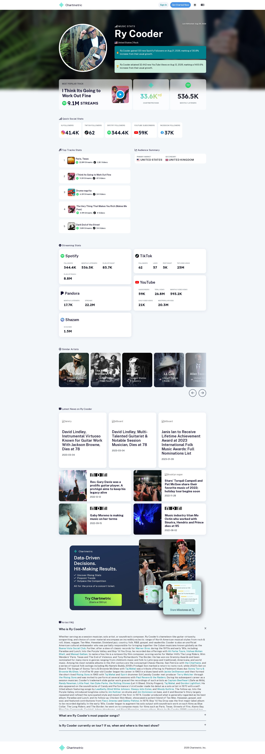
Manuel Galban (79, 654)
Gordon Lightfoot (190, 683)
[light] (194, 4)
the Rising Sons (68, 677)
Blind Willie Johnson (118, 689)
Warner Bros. (143, 648)
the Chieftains (193, 662)
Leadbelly (100, 689)
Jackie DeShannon (174, 671)
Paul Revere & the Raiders (151, 677)
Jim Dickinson (145, 692)
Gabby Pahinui (131, 700)
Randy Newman (67, 683)
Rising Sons (83, 674)
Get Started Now (180, 5)
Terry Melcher (185, 674)
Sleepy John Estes (141, 689)
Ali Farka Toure (176, 651)
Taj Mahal (130, 668)
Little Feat (83, 683)
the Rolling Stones (119, 683)
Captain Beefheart (178, 680)
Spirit (124, 674)
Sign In (163, 5)
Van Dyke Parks (99, 683)
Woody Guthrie (165, 689)
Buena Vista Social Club (72, 648)
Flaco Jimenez (110, 700)
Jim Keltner (114, 692)
